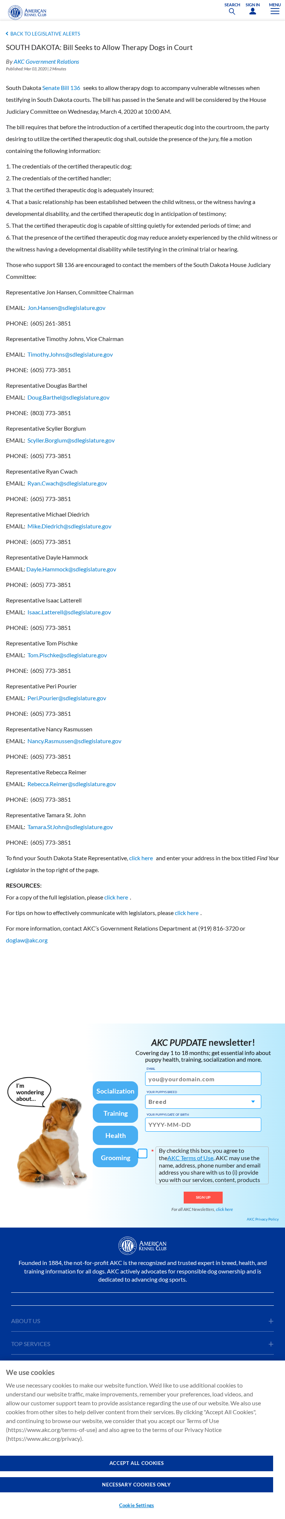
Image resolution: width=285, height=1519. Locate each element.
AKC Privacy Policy (263, 1219)
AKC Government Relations (46, 61)
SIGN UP (203, 1197)
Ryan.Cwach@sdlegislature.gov (67, 483)
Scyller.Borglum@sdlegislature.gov (71, 440)
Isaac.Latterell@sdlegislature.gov (69, 611)
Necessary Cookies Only (136, 1485)
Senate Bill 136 (61, 87)
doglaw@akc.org (27, 940)
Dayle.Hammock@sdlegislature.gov (71, 568)
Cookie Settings (136, 1505)
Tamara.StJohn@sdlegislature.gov (70, 826)
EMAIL (151, 1068)
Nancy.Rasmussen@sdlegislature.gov (74, 740)
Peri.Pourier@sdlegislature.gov (66, 697)
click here (141, 857)
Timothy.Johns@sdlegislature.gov (70, 354)
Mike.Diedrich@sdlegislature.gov (69, 526)
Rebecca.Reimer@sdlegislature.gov (71, 783)
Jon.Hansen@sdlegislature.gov (66, 307)
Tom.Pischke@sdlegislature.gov (67, 654)
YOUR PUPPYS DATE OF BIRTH (168, 1114)
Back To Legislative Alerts (45, 34)
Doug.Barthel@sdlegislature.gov (68, 397)
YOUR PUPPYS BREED (162, 1092)
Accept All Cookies (136, 1463)
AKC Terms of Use (190, 1157)
